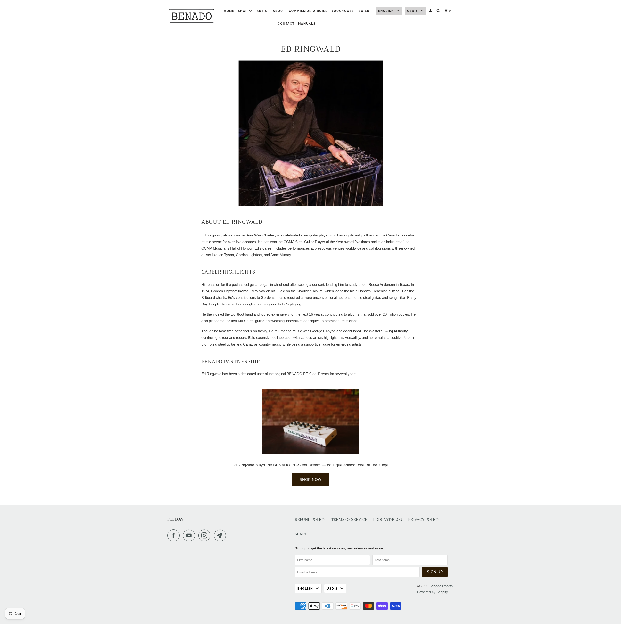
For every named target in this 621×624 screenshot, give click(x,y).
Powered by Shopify (432, 592)
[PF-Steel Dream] (310, 452)
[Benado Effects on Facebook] (174, 535)
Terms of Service (349, 519)
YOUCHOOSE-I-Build (351, 11)
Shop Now (310, 479)
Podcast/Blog (387, 519)
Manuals (307, 23)
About (279, 11)
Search (302, 534)
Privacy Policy (423, 519)
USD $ (412, 11)
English (386, 11)
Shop (243, 11)
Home (229, 11)
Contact (286, 23)
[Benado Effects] (192, 15)
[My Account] (431, 11)
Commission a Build (308, 11)
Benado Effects (441, 586)
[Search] (438, 11)
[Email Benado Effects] (221, 535)
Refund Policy (310, 519)
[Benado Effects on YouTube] (190, 535)
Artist (263, 11)
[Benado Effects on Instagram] (205, 535)
